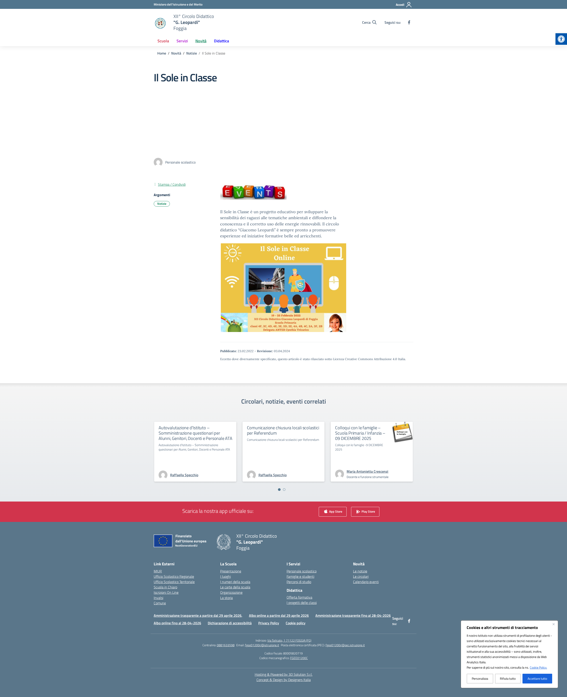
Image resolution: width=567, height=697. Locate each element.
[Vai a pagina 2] (284, 489)
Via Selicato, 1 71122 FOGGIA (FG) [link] (289, 640)
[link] (561, 39)
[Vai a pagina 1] (279, 489)
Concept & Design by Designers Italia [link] (283, 679)
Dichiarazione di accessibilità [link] (230, 623)
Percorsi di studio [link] (299, 581)
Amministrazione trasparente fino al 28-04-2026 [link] (353, 615)
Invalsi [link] (158, 597)
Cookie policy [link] (295, 623)
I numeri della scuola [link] (235, 581)
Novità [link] (200, 41)
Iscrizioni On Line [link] (166, 592)
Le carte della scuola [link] (235, 587)
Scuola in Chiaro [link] (165, 587)
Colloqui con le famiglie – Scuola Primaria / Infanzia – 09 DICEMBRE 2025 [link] (360, 433)
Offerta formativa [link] (299, 597)
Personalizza (480, 678)
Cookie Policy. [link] (538, 667)
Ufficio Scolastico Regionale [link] (174, 576)
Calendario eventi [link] (366, 581)
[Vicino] (553, 624)
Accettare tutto (537, 678)
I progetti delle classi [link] (302, 602)
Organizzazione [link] (231, 592)
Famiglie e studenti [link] (300, 576)
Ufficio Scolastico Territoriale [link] (174, 581)
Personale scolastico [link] (302, 571)
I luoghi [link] (225, 576)
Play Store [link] (368, 511)
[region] (509, 654)
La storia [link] (226, 597)
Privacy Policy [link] (268, 623)
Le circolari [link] (361, 576)
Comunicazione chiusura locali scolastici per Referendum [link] (283, 430)
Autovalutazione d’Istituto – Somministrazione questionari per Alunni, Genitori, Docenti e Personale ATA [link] (195, 433)
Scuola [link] (163, 41)
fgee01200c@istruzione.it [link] (262, 645)
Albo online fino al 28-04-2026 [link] (177, 623)
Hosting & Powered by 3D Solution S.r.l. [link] (284, 674)
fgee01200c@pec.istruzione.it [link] (345, 645)
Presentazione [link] (230, 571)
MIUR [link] (158, 571)
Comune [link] (160, 603)
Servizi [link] (182, 41)
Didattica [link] (221, 41)
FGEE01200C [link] (299, 658)
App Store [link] (335, 511)
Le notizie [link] (360, 571)
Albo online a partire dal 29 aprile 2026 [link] (279, 615)
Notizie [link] (161, 203)
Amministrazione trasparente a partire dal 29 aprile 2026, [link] (198, 615)
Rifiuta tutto (508, 678)
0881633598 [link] (226, 645)
